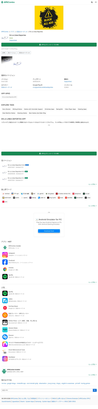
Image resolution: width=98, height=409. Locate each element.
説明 (3, 52)
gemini (41, 193)
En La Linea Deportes (17, 35)
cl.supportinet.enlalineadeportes (43, 87)
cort (6, 201)
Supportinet (13, 40)
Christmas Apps (49, 109)
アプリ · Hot (6, 242)
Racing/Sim (59, 109)
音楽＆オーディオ (24, 52)
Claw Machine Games (8, 113)
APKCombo (4, 31)
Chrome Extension (72, 398)
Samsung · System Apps (43, 401)
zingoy (58, 383)
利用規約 (33, 398)
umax (88, 197)
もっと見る (92, 184)
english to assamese (68, 383)
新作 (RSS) (72, 401)
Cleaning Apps (82, 109)
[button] (92, 2)
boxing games (85, 383)
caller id (42, 197)
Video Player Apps (70, 109)
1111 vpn (16, 193)
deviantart (80, 197)
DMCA (54, 398)
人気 (3, 287)
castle (17, 197)
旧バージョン (12, 52)
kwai (61, 197)
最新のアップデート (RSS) (60, 401)
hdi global (51, 193)
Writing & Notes (17, 109)
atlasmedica (43, 383)
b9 (34, 193)
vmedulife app (21, 383)
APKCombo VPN (84, 398)
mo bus (4, 383)
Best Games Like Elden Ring (37, 113)
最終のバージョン (8, 75)
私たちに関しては (24, 398)
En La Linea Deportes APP (13, 119)
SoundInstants (6, 401)
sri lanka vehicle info (64, 193)
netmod (7, 193)
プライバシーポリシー (44, 398)
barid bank (8, 197)
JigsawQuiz (15, 401)
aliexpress (78, 193)
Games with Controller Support (33, 109)
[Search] (95, 390)
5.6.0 (4, 81)
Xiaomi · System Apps (27, 401)
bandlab (69, 197)
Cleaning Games (22, 113)
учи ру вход (51, 383)
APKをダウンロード (50, 44)
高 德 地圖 (26, 193)
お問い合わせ (61, 398)
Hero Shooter (6, 109)
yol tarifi (77, 383)
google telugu (11, 383)
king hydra (53, 197)
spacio (25, 197)
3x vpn (87, 193)
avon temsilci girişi (32, 383)
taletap (34, 197)
